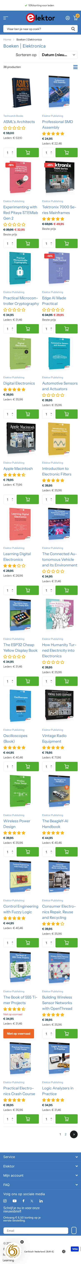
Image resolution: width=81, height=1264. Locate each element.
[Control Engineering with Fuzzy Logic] (21, 877)
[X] (32, 1201)
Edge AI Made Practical (54, 301)
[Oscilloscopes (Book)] (21, 707)
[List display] (75, 67)
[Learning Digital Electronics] (21, 525)
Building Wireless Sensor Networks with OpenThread (57, 1003)
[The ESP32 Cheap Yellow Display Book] (21, 616)
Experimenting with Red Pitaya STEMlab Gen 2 (20, 213)
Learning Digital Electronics (17, 557)
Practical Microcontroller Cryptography (21, 301)
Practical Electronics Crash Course (19, 1091)
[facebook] (23, 1201)
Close (40, 1156)
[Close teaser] (22, 1242)
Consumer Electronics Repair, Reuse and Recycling (59, 912)
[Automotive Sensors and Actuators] (60, 354)
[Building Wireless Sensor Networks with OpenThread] (60, 968)
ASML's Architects (19, 121)
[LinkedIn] (41, 1200)
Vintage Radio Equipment (54, 738)
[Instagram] (4, 1200)
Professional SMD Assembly (57, 124)
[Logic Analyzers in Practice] (60, 1059)
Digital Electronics (19, 383)
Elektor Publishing (52, 115)
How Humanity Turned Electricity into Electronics (59, 650)
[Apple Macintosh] (21, 440)
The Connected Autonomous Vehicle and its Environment (59, 559)
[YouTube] (14, 1201)
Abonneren (73, 1230)
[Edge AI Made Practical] (60, 269)
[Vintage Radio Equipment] (60, 707)
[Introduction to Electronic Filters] (60, 440)
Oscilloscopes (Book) (15, 738)
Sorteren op (26, 55)
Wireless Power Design (16, 824)
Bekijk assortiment (5, 18)
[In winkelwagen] (28, 152)
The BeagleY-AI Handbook (55, 824)
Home (7, 39)
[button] (13, 149)
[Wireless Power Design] (21, 792)
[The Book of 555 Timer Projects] (21, 968)
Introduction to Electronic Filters (56, 471)
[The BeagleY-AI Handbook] (60, 792)
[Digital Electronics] (21, 354)
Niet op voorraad (18, 1033)
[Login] (67, 18)
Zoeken (73, 28)
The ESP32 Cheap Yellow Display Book (20, 648)
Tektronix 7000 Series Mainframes (59, 210)
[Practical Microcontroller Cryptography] (21, 269)
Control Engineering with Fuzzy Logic (20, 909)
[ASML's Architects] (21, 93)
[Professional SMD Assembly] (60, 93)
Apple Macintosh (18, 468)
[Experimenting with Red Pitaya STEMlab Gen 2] (21, 178)
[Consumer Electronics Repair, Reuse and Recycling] (60, 877)
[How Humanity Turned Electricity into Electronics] (60, 616)
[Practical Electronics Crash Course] (21, 1059)
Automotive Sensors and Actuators (60, 386)
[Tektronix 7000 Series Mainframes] (60, 178)
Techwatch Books (13, 115)
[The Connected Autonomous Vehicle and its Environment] (60, 525)
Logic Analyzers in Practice (58, 1091)
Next (74, 1134)
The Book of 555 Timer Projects (20, 1000)
